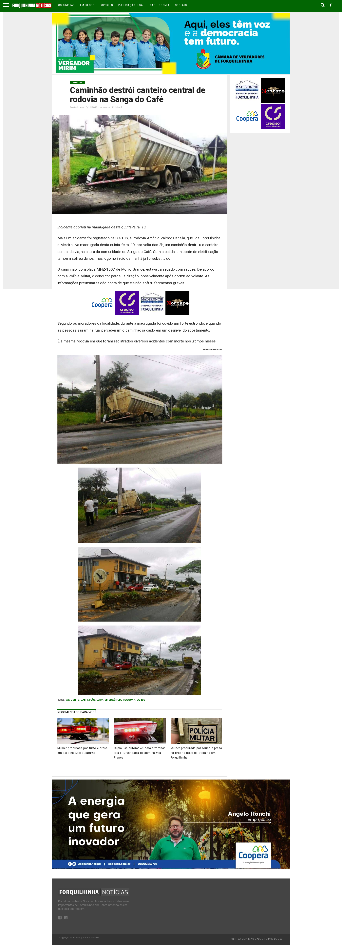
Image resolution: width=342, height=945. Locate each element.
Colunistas (66, 5)
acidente (72, 699)
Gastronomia (159, 5)
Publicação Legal (131, 5)
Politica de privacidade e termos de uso (256, 939)
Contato (181, 5)
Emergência (113, 699)
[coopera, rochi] (171, 867)
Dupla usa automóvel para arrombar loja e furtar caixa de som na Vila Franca (139, 752)
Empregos (87, 5)
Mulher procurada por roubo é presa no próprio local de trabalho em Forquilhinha (196, 752)
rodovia (129, 699)
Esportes (106, 5)
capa (99, 699)
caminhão (88, 699)
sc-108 (141, 699)
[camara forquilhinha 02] (171, 73)
